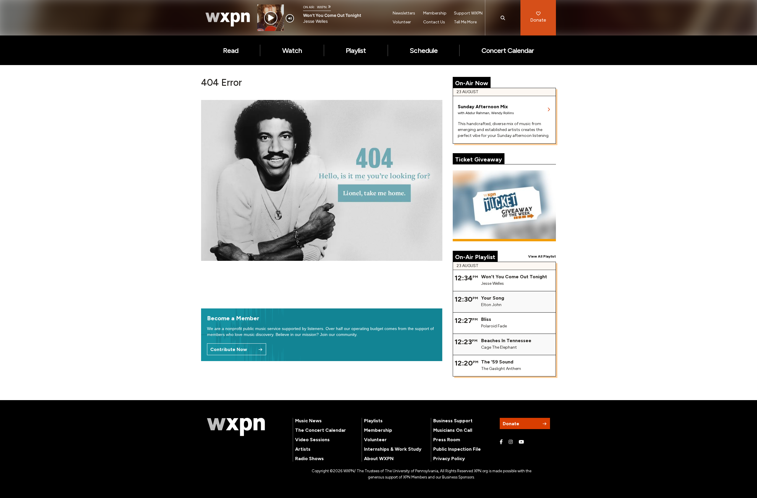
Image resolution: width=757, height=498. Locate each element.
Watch (292, 50)
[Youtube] (521, 442)
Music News (308, 420)
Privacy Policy (449, 458)
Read (230, 50)
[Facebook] (501, 442)
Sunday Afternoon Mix (483, 106)
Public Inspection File (457, 449)
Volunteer (402, 22)
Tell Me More (465, 22)
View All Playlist (542, 256)
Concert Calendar (507, 50)
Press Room (446, 439)
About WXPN (379, 458)
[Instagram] (511, 442)
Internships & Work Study (392, 449)
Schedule (423, 50)
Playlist (356, 50)
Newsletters (404, 13)
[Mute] (290, 18)
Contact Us (434, 22)
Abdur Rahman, (478, 113)
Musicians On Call (452, 430)
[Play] (270, 18)
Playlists (373, 420)
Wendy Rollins (502, 113)
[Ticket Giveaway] (504, 205)
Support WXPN (468, 13)
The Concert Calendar (320, 430)
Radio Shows (309, 458)
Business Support (453, 420)
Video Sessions (312, 439)
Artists (302, 449)
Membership (435, 13)
